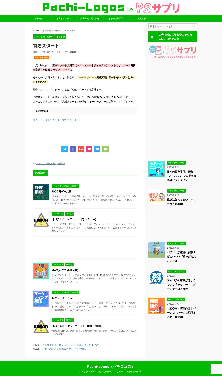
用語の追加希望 (115, 18)
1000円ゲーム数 (61, 191)
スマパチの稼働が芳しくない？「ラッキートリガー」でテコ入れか (181, 284)
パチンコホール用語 (45, 163)
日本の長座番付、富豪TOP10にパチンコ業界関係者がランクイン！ (181, 176)
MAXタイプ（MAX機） (66, 270)
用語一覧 (38, 18)
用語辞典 (61, 163)
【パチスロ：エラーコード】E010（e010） (78, 326)
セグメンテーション (63, 298)
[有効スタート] (97, 149)
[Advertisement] (92, 133)
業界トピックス (63, 18)
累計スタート (52, 120)
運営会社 (142, 18)
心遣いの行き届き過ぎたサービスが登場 (64, 348)
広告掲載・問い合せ (89, 18)
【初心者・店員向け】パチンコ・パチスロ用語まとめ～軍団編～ (181, 312)
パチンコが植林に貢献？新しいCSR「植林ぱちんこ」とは (181, 256)
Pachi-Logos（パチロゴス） (111, 366)
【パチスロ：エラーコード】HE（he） (75, 219)
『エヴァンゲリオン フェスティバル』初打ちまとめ (70, 344)
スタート (38, 120)
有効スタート (69, 120)
